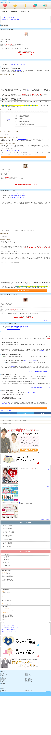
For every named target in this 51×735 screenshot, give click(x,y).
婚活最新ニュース (3, 690)
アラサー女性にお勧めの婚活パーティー (6, 423)
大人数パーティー (6, 580)
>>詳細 (48, 469)
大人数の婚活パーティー (6, 562)
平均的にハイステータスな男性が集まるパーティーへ (20, 326)
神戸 (8, 600)
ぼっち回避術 (3, 614)
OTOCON (13, 366)
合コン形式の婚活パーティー (20, 70)
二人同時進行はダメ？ (5, 615)
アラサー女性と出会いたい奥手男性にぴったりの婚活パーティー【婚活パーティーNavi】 (13, 420)
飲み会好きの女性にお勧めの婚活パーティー (8, 17)
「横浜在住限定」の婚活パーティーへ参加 (17, 195)
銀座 (2, 600)
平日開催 (3, 580)
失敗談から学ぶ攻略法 (28, 678)
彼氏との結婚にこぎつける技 (28, 681)
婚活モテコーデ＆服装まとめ (28, 680)
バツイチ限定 (3, 583)
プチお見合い (7, 573)
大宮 (3, 600)
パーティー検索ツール (15, 8)
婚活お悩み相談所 (3, 679)
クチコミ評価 (2, 675)
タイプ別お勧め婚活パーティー (7, 589)
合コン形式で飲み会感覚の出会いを (16, 62)
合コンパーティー (11, 573)
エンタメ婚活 (11, 576)
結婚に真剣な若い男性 (42, 350)
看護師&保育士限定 (9, 579)
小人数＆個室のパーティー (6, 554)
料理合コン (3, 573)
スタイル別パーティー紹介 (6, 570)
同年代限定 (3, 576)
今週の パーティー (25, 8)
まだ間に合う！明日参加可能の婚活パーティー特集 (9, 631)
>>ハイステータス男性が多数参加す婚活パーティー (39, 371)
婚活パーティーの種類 (31, 392)
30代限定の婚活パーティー (6, 559)
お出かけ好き (7, 604)
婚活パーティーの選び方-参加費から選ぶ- (30, 360)
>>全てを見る (11, 610)
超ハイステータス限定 (6, 556)
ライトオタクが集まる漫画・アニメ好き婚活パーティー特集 (10, 627)
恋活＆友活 (11, 580)
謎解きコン (10, 575)
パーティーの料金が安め (22, 139)
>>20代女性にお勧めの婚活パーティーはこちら (40, 387)
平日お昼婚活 (7, 576)
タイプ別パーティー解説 (28, 673)
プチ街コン (3, 575)
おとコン (20, 502)
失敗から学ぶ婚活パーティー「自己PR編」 (8, 625)
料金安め (7, 592)
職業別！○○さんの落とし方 (28, 679)
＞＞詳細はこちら (47, 56)
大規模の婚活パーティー (6, 403)
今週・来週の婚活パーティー (28, 690)
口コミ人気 (6, 594)
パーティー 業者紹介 (5, 8)
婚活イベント (10, 594)
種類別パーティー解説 (4, 674)
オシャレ (10, 592)
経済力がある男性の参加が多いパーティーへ (18, 197)
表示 (6, 25)
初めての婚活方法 (10, 616)
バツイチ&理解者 (4, 579)
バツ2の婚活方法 (10, 615)
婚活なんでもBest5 (3, 680)
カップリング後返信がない (9, 614)
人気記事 (2, 622)
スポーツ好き (3, 604)
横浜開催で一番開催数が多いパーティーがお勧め (18, 193)
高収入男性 (3, 594)
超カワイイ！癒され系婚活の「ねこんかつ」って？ (9, 629)
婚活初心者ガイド (3, 678)
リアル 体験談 (45, 8)
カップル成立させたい (5, 616)
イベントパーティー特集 (4, 691)
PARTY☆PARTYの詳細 (23, 407)
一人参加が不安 (4, 619)
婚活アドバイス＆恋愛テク (4, 681)
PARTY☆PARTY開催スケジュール (23, 290)
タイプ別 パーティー (35, 8)
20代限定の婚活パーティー (6, 557)
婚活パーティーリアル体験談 (25, 522)
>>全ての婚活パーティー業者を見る (44, 519)
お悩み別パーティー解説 (28, 675)
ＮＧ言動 (3, 610)
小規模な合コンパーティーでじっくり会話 (17, 64)
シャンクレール (22, 485)
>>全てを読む (8, 619)
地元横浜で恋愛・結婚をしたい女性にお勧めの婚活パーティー (11, 19)
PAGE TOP (48, 691)
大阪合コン (11, 600)
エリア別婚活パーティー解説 (28, 674)
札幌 (5, 600)
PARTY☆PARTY (30, 89)
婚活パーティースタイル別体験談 (25, 551)
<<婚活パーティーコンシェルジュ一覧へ (7, 410)
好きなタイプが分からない (5, 617)
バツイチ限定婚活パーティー (7, 565)
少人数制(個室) (4, 592)
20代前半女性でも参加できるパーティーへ (21, 327)
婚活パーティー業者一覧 (6, 466)
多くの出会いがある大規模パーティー (13, 329)
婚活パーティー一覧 (3, 673)
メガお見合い (7, 575)
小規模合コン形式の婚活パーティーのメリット (11, 150)
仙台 (7, 600)
